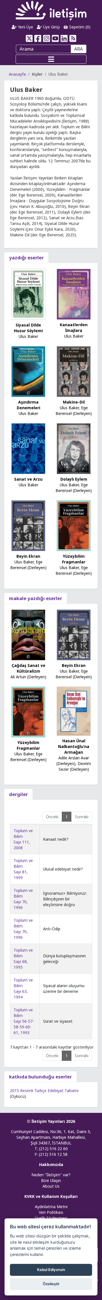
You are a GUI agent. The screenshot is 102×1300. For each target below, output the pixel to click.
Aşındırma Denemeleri (28, 404)
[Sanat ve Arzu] (28, 448)
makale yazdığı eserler (35, 598)
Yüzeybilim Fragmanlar (73, 559)
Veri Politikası (51, 1212)
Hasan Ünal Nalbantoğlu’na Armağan (73, 746)
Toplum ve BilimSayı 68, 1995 (23, 958)
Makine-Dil (74, 402)
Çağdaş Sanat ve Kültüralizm (28, 668)
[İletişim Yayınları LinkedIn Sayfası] (64, 38)
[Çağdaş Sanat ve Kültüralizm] (28, 634)
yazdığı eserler (26, 257)
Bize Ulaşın (51, 1180)
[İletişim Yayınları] (51, 10)
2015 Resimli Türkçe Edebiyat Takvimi (44, 1090)
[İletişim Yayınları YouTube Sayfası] (55, 38)
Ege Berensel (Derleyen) (74, 410)
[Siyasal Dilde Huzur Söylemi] (28, 294)
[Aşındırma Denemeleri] (28, 371)
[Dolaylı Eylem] (74, 448)
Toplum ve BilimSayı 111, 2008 (23, 839)
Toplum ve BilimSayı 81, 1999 (23, 869)
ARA (78, 49)
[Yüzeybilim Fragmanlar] (74, 525)
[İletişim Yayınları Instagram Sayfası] (46, 38)
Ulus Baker (28, 336)
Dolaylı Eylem (73, 479)
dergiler (18, 794)
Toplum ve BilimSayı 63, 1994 (23, 988)
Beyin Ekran (28, 556)
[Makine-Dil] (74, 371)
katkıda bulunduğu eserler (40, 1076)
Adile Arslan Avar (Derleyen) (72, 760)
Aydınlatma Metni (51, 1206)
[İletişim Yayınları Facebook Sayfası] (37, 38)
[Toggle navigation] (51, 59)
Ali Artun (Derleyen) (28, 676)
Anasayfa (17, 74)
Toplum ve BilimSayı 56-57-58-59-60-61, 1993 (24, 1021)
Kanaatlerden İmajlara (74, 327)
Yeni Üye (25, 27)
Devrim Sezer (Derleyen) (75, 766)
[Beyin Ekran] (28, 525)
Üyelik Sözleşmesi (51, 1218)
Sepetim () (79, 27)
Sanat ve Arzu (28, 479)
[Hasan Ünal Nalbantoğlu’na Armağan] (74, 710)
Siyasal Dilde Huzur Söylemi (28, 327)
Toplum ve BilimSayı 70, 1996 (23, 899)
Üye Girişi (51, 27)
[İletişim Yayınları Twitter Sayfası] (29, 38)
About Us (51, 1186)
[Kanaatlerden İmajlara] (74, 293)
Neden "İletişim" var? (51, 1174)
